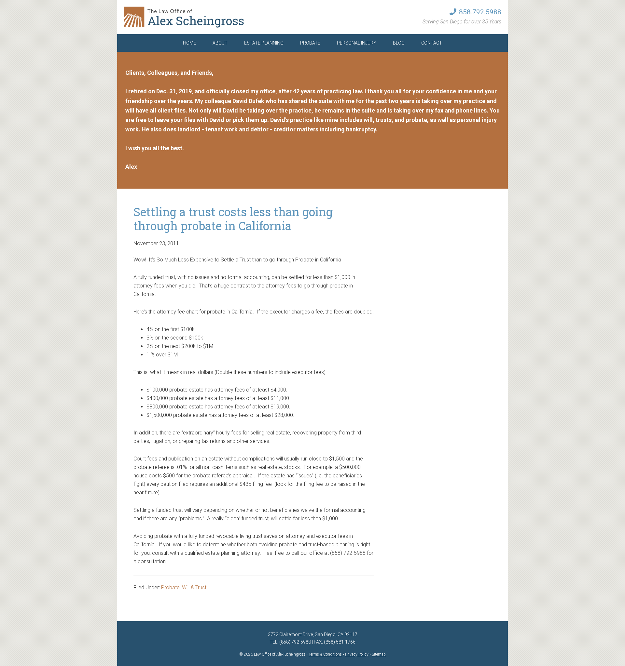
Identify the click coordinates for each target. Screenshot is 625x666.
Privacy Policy (356, 654)
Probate (170, 587)
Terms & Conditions (325, 654)
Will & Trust (194, 587)
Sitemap (379, 654)
